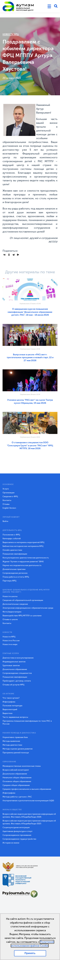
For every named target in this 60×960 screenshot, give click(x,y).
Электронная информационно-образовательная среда (28, 608)
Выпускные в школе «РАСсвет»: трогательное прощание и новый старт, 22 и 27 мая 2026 (30, 357)
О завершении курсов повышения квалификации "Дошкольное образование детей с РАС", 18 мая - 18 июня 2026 (30, 312)
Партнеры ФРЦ (9, 581)
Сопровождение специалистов (17, 673)
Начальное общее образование (17, 777)
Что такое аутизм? (11, 698)
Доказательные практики (14, 569)
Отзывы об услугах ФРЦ (13, 685)
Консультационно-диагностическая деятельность (26, 558)
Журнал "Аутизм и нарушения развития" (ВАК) (23, 561)
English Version (9, 508)
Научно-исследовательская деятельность (22, 565)
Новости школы (10, 596)
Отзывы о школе (10, 619)
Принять (30, 953)
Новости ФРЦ (11, 34)
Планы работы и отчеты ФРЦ (16, 577)
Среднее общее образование (16, 785)
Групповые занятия (11, 665)
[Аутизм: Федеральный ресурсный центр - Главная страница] (18, 6)
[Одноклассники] (9, 255)
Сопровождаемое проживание (17, 835)
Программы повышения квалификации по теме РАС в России (27, 722)
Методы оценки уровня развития (17, 749)
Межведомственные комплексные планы (22, 766)
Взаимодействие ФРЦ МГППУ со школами (22, 615)
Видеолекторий (10, 709)
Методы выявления (11, 741)
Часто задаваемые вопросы (15, 717)
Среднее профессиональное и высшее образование (27, 789)
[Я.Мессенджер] (18, 255)
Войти (5, 521)
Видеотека (7, 713)
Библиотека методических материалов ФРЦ (23, 546)
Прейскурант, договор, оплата (17, 681)
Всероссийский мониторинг (16, 770)
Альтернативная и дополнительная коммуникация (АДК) (28, 800)
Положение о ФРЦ (11, 535)
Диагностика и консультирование (18, 658)
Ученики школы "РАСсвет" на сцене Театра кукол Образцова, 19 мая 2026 (30, 401)
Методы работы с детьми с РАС (17, 797)
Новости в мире (10, 644)
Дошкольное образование (15, 669)
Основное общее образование (17, 781)
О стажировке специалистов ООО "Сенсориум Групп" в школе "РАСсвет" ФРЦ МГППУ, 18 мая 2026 (30, 445)
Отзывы (6, 504)
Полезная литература (12, 705)
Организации (8, 493)
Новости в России (11, 640)
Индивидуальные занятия (14, 662)
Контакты (7, 500)
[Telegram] (13, 255)
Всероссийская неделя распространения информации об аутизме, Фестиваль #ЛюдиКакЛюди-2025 (29, 822)
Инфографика (9, 702)
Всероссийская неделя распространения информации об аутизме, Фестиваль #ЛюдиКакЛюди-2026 (29, 815)
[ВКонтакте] (4, 255)
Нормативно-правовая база (15, 737)
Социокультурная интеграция (16, 827)
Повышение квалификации (15, 554)
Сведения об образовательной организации (23, 600)
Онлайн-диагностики (12, 550)
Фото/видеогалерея (12, 612)
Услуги (6, 489)
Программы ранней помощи (16, 752)
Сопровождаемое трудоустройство (19, 839)
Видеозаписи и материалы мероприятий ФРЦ (23, 542)
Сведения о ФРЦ (10, 496)
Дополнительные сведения (15, 604)
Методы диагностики (12, 745)
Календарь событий (12, 538)
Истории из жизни (11, 843)
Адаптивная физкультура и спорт (17, 831)
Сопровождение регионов (15, 573)
